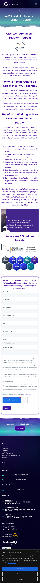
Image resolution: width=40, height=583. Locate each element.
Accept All (20, 568)
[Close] (38, 551)
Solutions (5, 448)
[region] (20, 566)
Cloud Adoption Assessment (11, 455)
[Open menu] (36, 3)
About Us (5, 451)
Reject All (20, 579)
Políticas (5, 463)
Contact (4, 457)
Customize (20, 574)
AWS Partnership (7, 453)
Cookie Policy (12, 563)
